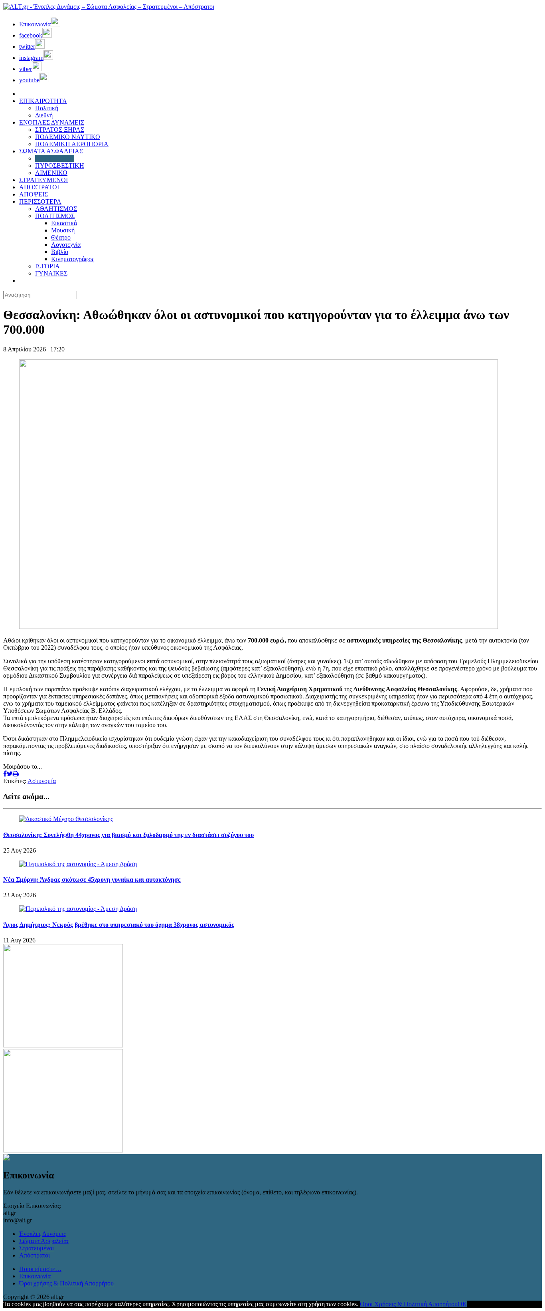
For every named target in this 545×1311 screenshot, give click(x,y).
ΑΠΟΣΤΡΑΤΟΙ (39, 187)
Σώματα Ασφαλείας (44, 1241)
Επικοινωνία (35, 1276)
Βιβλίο (59, 251)
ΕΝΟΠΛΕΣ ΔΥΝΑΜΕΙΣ (51, 122)
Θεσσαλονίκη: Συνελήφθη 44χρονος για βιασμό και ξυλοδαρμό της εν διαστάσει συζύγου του (128, 834)
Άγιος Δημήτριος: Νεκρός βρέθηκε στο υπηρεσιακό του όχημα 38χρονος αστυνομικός (118, 924)
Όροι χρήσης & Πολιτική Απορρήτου (66, 1283)
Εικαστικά (64, 223)
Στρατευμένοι (36, 1248)
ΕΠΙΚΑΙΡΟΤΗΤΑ (43, 100)
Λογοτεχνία (66, 244)
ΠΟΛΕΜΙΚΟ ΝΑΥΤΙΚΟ (67, 136)
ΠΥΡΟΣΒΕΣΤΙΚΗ (59, 165)
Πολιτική (46, 108)
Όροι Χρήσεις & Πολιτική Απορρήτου (409, 1304)
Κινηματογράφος (72, 259)
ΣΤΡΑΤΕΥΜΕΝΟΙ (43, 180)
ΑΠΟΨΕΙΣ (33, 194)
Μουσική (63, 230)
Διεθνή (44, 115)
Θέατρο (61, 237)
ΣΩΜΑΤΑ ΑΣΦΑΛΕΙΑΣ (51, 151)
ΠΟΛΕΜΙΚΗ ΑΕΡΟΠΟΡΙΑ (72, 144)
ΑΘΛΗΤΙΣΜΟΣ (56, 208)
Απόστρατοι (34, 1255)
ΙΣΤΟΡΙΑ (47, 266)
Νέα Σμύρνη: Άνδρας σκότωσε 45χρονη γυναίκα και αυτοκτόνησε (92, 879)
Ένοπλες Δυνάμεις (42, 1233)
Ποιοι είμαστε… (40, 1268)
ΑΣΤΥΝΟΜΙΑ (54, 158)
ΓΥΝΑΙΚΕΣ (51, 273)
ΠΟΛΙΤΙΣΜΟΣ (55, 215)
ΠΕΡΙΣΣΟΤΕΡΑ (40, 201)
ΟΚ (462, 1304)
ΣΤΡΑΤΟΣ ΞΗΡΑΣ (59, 129)
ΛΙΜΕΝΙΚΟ (51, 172)
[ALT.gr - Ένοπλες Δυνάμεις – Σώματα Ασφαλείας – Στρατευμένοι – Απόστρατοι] (108, 6)
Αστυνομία (42, 780)
